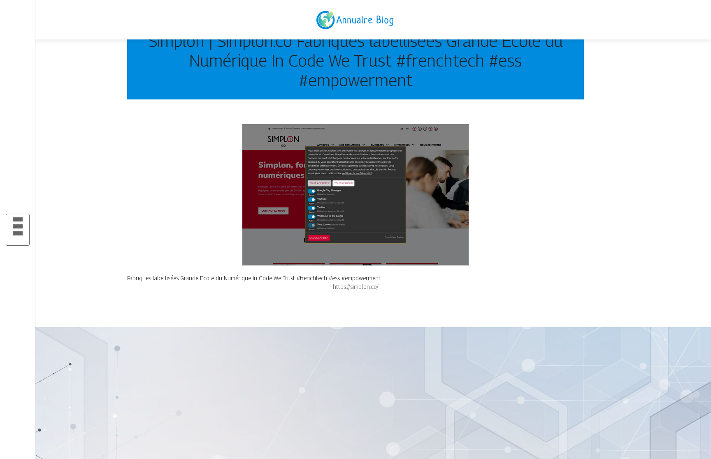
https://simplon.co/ (356, 286)
